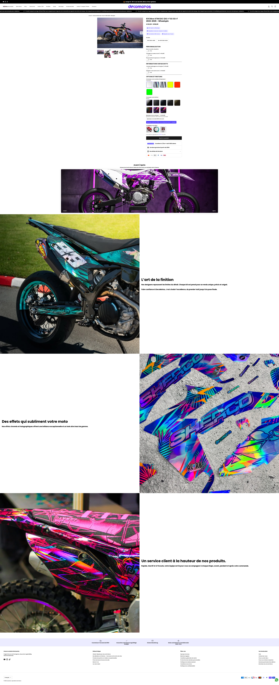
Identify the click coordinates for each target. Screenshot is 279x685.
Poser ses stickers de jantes (266, 660)
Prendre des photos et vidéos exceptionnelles (105, 658)
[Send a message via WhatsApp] (276, 680)
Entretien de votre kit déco (266, 664)
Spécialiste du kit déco (16, 680)
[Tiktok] (7, 1)
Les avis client (96, 664)
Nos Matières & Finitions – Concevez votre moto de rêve (107, 656)
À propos (94, 6)
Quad (54, 6)
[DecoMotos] (139, 6)
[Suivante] (141, 32)
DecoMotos (9, 680)
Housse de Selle (70, 6)
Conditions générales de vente (188, 658)
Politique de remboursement (188, 662)
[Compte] (268, 6)
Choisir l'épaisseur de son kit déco (102, 654)
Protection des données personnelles (190, 660)
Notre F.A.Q (96, 662)
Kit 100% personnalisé (8, 6)
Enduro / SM (40, 6)
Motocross (32, 6)
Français (7, 677)
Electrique (61, 6)
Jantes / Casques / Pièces (83, 6)
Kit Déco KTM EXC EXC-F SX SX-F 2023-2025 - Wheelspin (104, 15)
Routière (48, 6)
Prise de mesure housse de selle (101, 660)
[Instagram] (5, 1)
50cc (25, 6)
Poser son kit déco (263, 658)
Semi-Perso (19, 6)
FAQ (260, 654)
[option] (120, 33)
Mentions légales (184, 656)
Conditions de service (186, 664)
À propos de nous (184, 654)
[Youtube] (3, 1)
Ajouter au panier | (164, 138)
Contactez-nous (263, 656)
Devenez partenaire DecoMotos (267, 662)
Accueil (90, 15)
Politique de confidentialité (187, 666)
